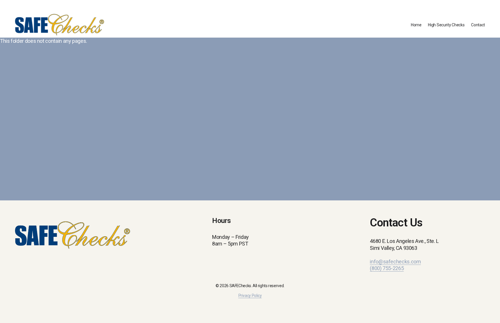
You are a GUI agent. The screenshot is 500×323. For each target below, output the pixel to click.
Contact (478, 25)
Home (416, 25)
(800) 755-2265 (387, 268)
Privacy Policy (250, 295)
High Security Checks (446, 25)
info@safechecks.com (395, 262)
